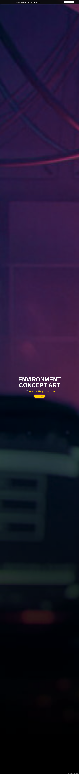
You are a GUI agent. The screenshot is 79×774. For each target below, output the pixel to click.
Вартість (37, 2)
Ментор (33, 2)
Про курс (18, 2)
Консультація (69, 2)
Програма (23, 2)
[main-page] (7, 2)
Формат (28, 2)
